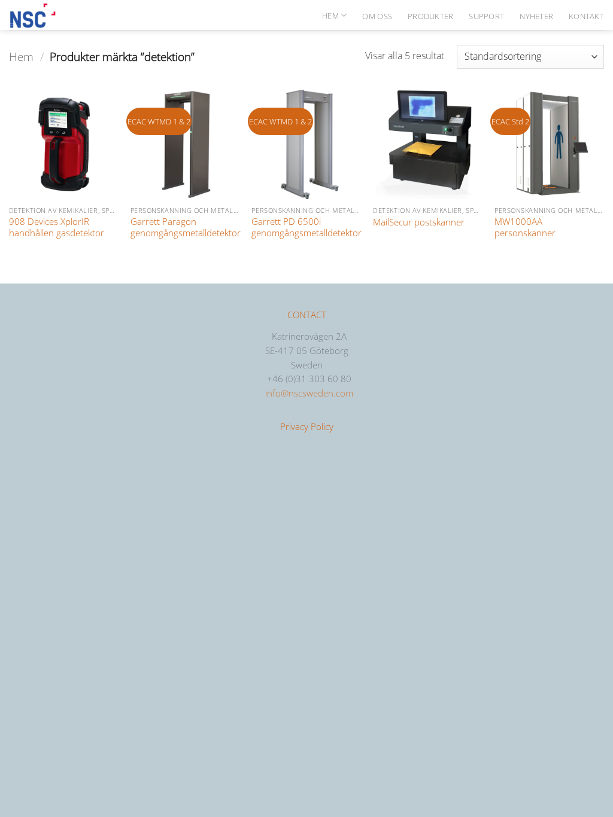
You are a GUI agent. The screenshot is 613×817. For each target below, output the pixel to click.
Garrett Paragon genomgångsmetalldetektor (186, 227)
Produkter (430, 16)
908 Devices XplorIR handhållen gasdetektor (56, 227)
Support (486, 16)
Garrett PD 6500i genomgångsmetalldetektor (306, 227)
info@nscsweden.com (309, 393)
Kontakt (586, 16)
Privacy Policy (306, 426)
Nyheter (536, 16)
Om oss (377, 16)
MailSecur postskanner (419, 222)
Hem (330, 15)
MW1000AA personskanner (525, 227)
